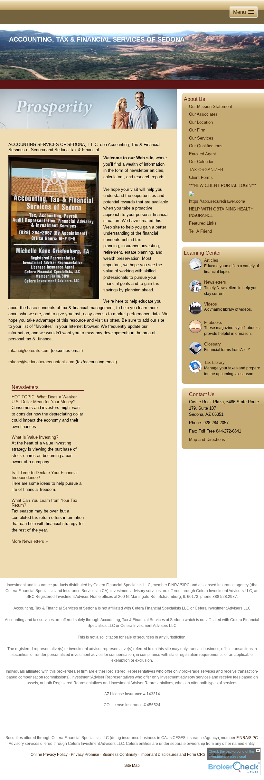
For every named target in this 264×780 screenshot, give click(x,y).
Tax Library (214, 362)
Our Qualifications (205, 145)
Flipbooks (213, 322)
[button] (244, 12)
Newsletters (25, 387)
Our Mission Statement (210, 106)
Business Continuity (119, 754)
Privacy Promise (85, 754)
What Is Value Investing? (35, 437)
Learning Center (202, 253)
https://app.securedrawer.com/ (217, 201)
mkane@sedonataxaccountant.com (41, 361)
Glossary (212, 344)
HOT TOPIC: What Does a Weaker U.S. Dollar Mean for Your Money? (44, 400)
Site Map (132, 765)
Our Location (201, 122)
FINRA (242, 738)
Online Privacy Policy (49, 754)
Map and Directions (207, 439)
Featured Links (203, 223)
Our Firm (197, 130)
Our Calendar (201, 161)
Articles (211, 260)
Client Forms (201, 177)
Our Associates (203, 114)
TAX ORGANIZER (206, 169)
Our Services (201, 138)
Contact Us (201, 394)
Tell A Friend (200, 231)
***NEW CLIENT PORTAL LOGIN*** (222, 185)
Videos (210, 304)
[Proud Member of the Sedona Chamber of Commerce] (191, 193)
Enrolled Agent (202, 153)
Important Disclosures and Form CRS (172, 754)
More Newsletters (30, 541)
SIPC (253, 738)
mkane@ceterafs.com (29, 350)
